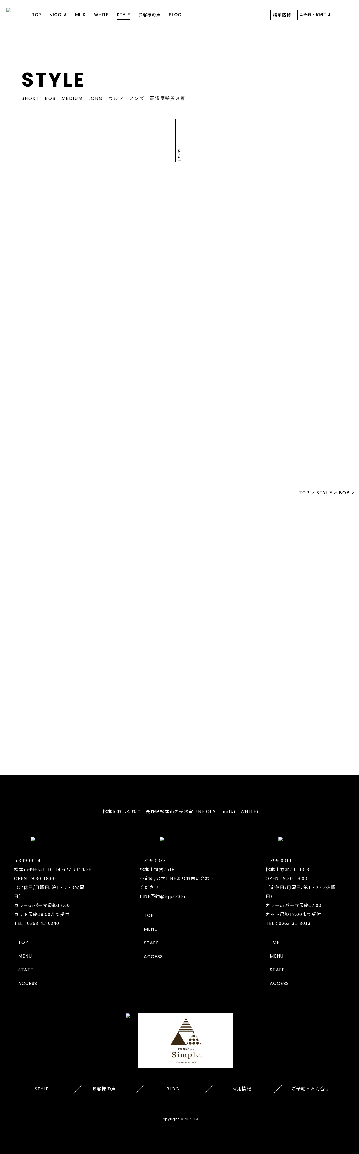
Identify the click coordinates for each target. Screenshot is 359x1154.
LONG (95, 98)
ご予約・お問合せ (315, 14)
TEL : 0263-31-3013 (288, 923)
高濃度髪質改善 (167, 98)
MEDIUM (72, 98)
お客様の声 (149, 15)
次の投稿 (332, 309)
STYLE (123, 15)
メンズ (136, 98)
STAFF (25, 969)
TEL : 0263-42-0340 (36, 923)
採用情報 (282, 15)
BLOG (175, 15)
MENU (25, 956)
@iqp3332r (173, 896)
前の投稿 (26, 309)
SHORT (30, 98)
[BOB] (41, 405)
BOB (50, 98)
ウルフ (116, 98)
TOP (36, 15)
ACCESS (27, 983)
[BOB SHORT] (293, 444)
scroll (180, 155)
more (179, 729)
